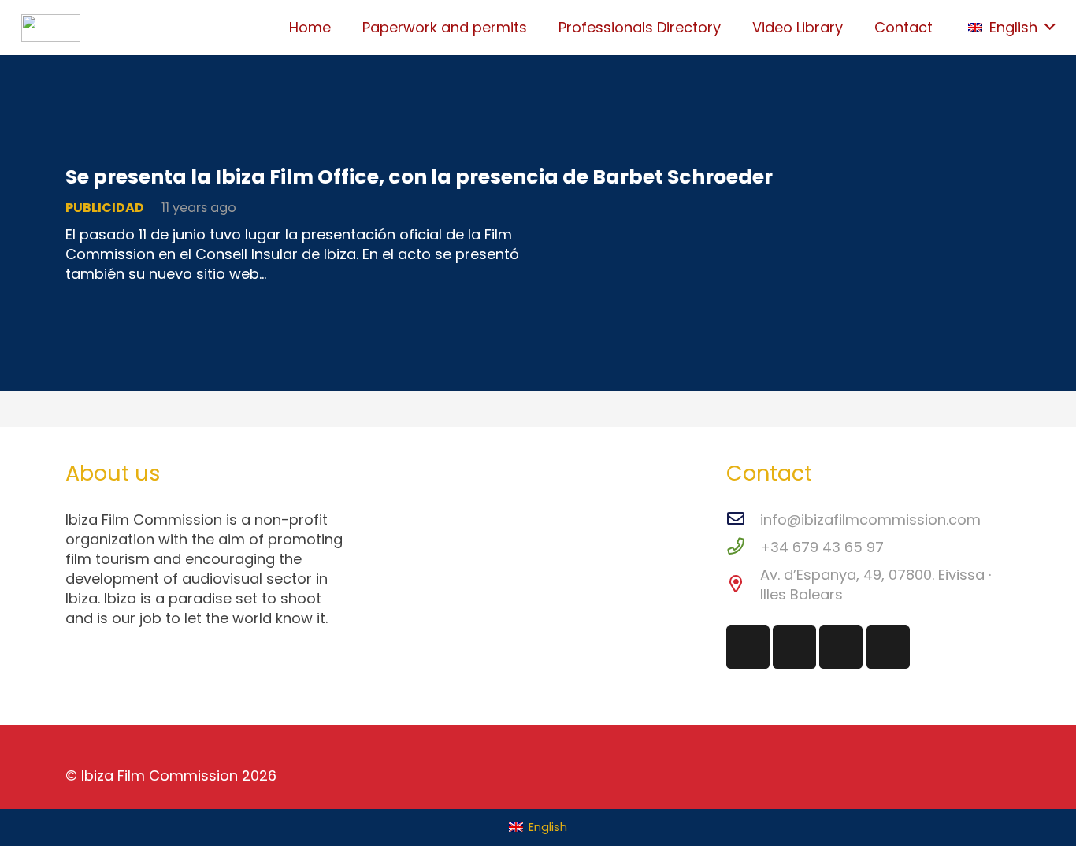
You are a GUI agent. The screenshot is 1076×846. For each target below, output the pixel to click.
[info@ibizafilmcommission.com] (743, 519)
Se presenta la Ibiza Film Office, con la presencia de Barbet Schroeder (419, 177)
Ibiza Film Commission (159, 775)
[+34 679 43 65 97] (743, 547)
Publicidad (104, 208)
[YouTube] (888, 647)
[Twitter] (794, 647)
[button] (1011, 27)
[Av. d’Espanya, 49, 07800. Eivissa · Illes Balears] (743, 585)
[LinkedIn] (841, 647)
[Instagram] (748, 647)
